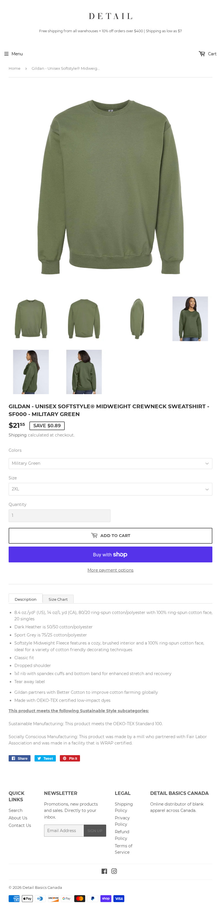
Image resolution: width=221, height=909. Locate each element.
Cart (212, 53)
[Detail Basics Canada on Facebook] (104, 872)
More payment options (110, 570)
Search (15, 810)
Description (26, 599)
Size (13, 478)
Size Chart (58, 599)
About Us (18, 818)
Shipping (18, 435)
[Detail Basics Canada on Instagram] (114, 872)
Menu (17, 53)
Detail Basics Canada (42, 887)
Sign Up (94, 831)
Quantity (17, 504)
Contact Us (20, 825)
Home (14, 68)
